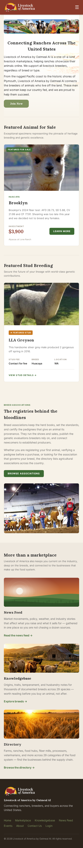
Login (49, 825)
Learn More (61, 231)
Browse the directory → (19, 767)
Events (8, 825)
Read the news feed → (18, 635)
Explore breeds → (15, 701)
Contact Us (35, 825)
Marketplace (23, 820)
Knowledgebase (45, 820)
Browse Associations (24, 473)
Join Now (16, 103)
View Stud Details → (23, 375)
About (20, 825)
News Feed (66, 820)
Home (7, 820)
